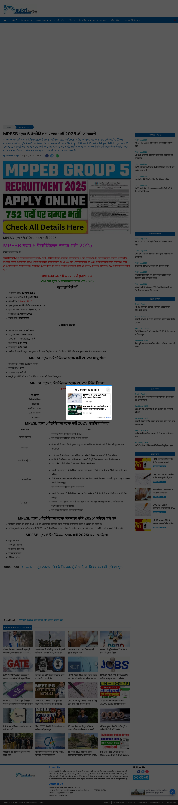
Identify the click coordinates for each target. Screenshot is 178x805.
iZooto (108, 417)
